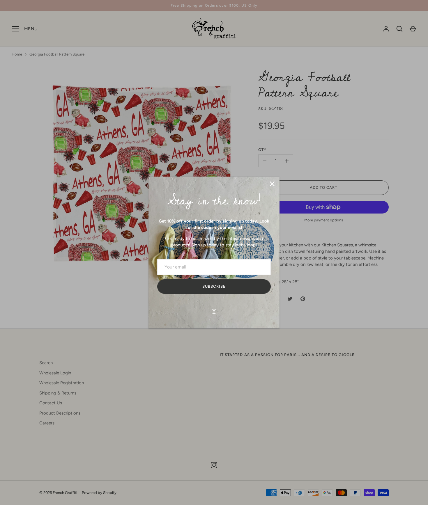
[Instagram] (214, 311)
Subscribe (213, 286)
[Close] (272, 183)
